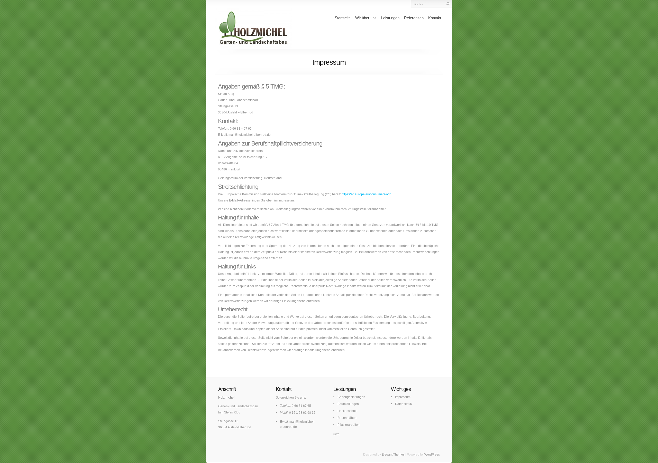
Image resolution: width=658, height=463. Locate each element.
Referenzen (414, 18)
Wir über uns (366, 18)
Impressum (402, 397)
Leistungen (390, 18)
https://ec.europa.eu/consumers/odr (366, 194)
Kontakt (434, 18)
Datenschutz (404, 404)
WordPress (432, 454)
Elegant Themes (393, 454)
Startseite (343, 18)
